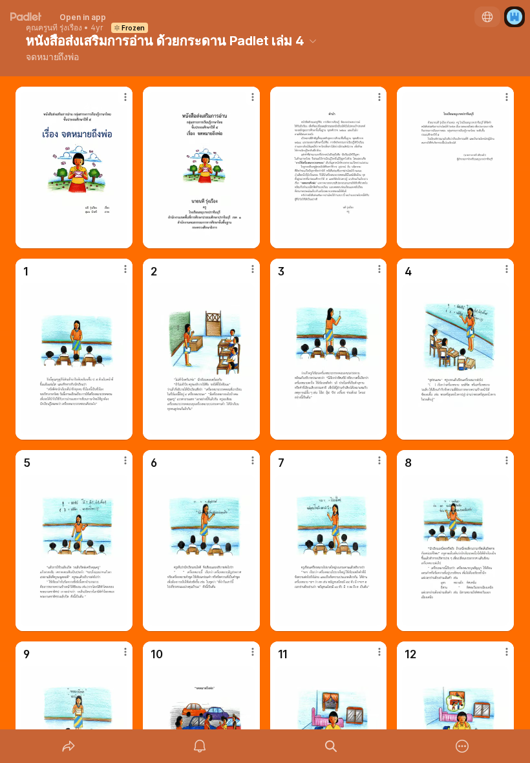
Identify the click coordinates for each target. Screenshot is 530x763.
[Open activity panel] (200, 746)
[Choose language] (487, 16)
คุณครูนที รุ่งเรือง (54, 27)
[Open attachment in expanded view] (74, 167)
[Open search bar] (331, 746)
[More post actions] (116, 102)
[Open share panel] (68, 746)
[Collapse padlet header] (313, 41)
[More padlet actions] (462, 746)
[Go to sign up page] (514, 16)
